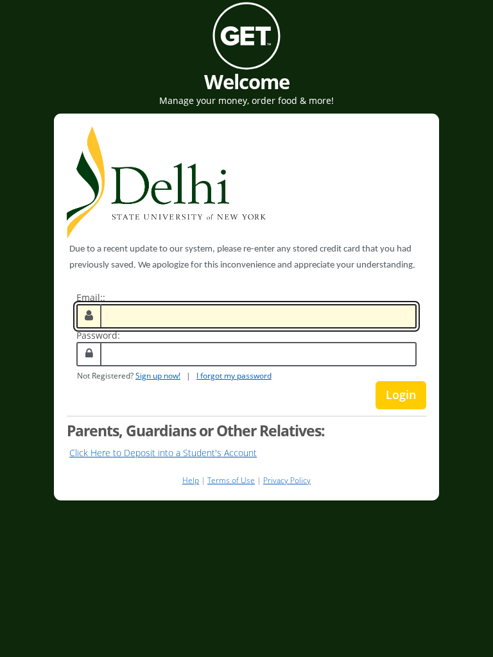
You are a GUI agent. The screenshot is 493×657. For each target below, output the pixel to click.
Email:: (90, 297)
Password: (98, 335)
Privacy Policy (287, 480)
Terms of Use (231, 480)
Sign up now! (157, 375)
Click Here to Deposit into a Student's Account (163, 453)
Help (190, 480)
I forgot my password (234, 375)
